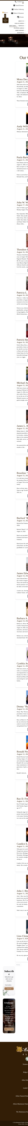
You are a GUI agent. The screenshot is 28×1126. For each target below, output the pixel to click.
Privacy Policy (21, 1124)
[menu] (23, 3)
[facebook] (23, 1054)
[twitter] (26, 1054)
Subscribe (9, 988)
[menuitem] (22, 21)
